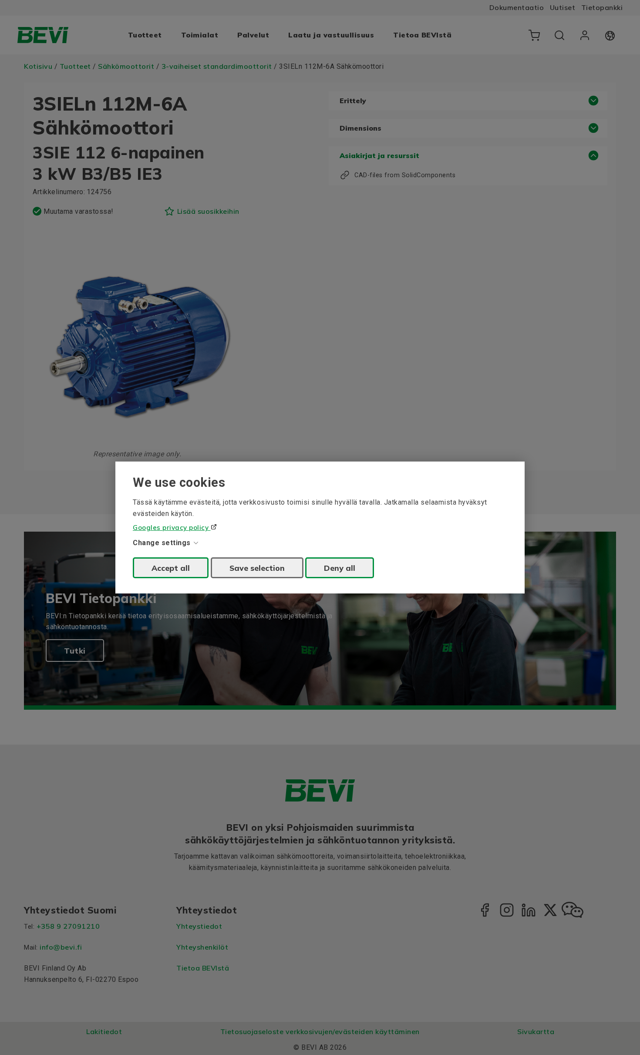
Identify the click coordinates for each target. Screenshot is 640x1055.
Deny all (339, 568)
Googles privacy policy (172, 527)
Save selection (257, 568)
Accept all (171, 568)
